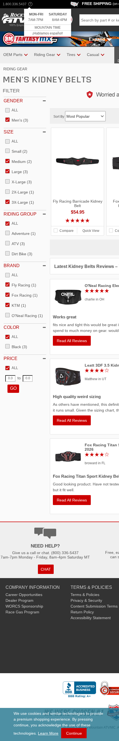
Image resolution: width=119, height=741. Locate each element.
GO (13, 388)
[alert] (47, 23)
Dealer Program (19, 600)
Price (10, 358)
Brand (12, 265)
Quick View (90, 231)
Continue (74, 733)
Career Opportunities (24, 594)
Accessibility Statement (91, 618)
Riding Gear (15, 69)
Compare (67, 231)
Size (9, 132)
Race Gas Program (22, 612)
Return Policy (82, 612)
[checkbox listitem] (11, 110)
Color (11, 327)
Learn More (48, 733)
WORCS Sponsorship (24, 606)
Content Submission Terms (94, 606)
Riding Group (20, 214)
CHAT (46, 569)
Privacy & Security (86, 600)
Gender (13, 100)
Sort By (59, 117)
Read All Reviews (72, 341)
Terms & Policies (85, 594)
